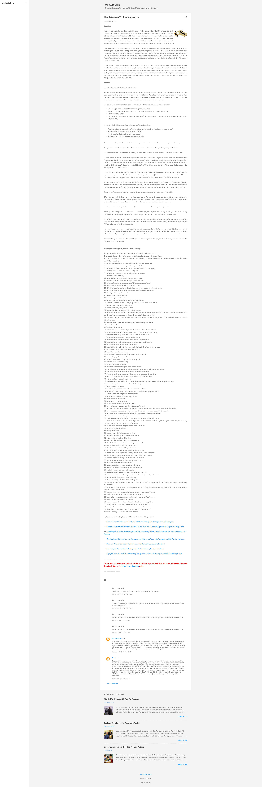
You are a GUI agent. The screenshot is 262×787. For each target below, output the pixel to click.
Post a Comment (112, 684)
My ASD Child (112, 4)
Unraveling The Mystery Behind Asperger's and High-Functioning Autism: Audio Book (135, 549)
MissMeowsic (116, 638)
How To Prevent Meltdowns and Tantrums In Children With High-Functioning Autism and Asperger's (140, 522)
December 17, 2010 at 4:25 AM (122, 594)
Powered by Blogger (145, 774)
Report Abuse (145, 782)
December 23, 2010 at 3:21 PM (122, 608)
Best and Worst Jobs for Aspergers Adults (121, 723)
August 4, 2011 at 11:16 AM (121, 620)
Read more (182, 717)
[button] (186, 17)
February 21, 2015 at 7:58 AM (122, 652)
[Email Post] (105, 580)
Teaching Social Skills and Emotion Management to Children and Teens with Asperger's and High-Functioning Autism (146, 539)
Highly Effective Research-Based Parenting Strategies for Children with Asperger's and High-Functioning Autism (144, 554)
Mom (114, 658)
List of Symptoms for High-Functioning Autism (124, 747)
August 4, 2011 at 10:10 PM (121, 632)
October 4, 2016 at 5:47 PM (121, 679)
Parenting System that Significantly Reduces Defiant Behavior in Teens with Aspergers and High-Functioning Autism (145, 527)
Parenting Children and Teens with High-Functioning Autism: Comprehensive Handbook (136, 544)
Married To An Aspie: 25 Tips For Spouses (121, 699)
